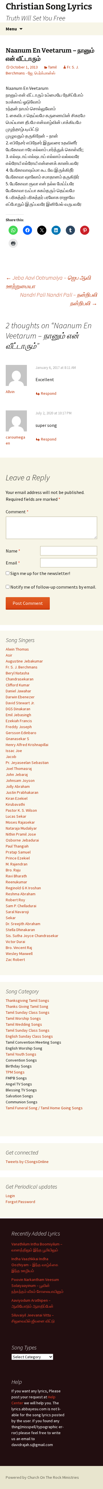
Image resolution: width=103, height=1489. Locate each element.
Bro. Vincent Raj (19, 947)
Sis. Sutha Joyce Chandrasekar (32, 935)
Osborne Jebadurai (22, 840)
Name (13, 551)
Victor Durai (15, 941)
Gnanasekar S (17, 738)
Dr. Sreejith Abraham (23, 923)
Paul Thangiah (17, 846)
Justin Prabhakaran (22, 792)
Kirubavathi (15, 804)
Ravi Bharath (16, 876)
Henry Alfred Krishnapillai (27, 744)
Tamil (52, 67)
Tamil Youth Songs (21, 1054)
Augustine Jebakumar (24, 661)
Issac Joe (14, 750)
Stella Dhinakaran (20, 929)
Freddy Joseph (19, 726)
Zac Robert (15, 959)
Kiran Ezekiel (16, 798)
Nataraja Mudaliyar (21, 828)
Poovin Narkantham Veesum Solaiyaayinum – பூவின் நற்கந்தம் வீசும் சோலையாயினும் (37, 1285)
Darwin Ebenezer (20, 696)
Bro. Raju (13, 870)
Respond (48, 393)
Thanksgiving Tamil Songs (27, 1000)
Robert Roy (15, 899)
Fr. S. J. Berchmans (21, 667)
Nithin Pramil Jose (21, 834)
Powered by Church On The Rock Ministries (42, 1477)
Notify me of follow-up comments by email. (53, 587)
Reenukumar (16, 881)
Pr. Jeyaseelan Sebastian (27, 762)
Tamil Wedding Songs (24, 1024)
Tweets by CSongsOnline (27, 1161)
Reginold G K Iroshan (23, 887)
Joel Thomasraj (19, 768)
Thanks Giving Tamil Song (27, 1006)
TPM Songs (15, 1072)
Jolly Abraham (18, 786)
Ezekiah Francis (19, 720)
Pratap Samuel (18, 852)
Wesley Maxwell (19, 953)
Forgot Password (20, 1201)
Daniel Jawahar (18, 690)
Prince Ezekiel (18, 858)
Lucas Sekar (16, 816)
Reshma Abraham (20, 893)
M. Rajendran (16, 864)
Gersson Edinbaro (21, 732)
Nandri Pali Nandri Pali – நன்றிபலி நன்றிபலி (58, 299)
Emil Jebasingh (18, 714)
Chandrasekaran (19, 679)
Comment (17, 511)
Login (10, 1195)
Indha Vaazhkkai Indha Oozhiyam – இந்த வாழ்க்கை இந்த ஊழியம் (34, 1264)
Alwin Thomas (17, 649)
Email (13, 563)
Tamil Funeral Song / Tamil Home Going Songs (44, 1107)
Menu (11, 29)
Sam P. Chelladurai (21, 905)
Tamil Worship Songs (23, 1018)
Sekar (11, 917)
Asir (9, 655)
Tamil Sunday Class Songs (27, 1012)
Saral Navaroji (17, 911)
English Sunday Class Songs (29, 1036)
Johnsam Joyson (20, 780)
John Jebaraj (17, 774)
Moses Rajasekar (20, 822)
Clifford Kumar (18, 685)
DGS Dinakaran (18, 708)
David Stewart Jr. (20, 702)
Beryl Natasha (17, 673)
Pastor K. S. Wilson (21, 810)
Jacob (11, 756)
